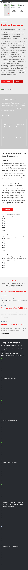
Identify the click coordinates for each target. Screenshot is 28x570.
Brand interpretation (13, 215)
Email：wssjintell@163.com (10, 462)
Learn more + (6, 148)
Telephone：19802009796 (10, 420)
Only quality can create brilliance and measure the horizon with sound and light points (16, 258)
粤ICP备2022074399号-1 (15, 353)
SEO (14, 355)
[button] (25, 10)
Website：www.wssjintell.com (11, 546)
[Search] (19, 2)
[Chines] (22, 2)
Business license (20, 355)
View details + (4, 295)
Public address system (12, 25)
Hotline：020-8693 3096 (9, 378)
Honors (9, 255)
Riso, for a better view (12, 216)
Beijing (11, 355)
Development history (13, 235)
